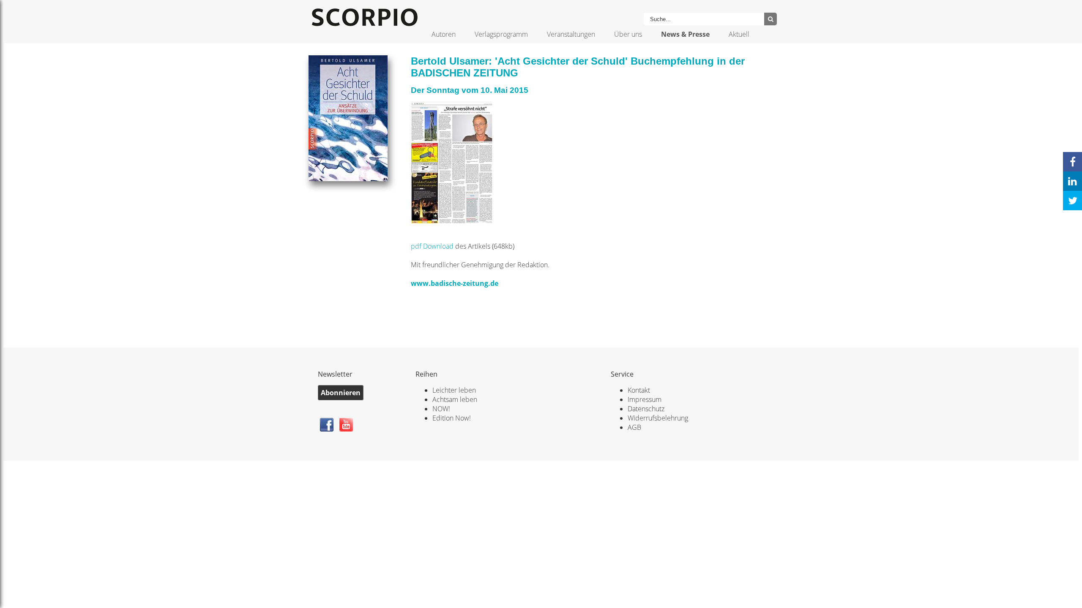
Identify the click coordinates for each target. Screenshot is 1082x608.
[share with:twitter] (1072, 200)
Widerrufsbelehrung (658, 418)
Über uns (628, 34)
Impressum (644, 399)
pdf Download (432, 246)
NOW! (441, 408)
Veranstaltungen (571, 34)
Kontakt (639, 390)
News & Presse (685, 34)
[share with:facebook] (1072, 161)
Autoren (444, 34)
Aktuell (739, 34)
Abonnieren (341, 392)
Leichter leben (454, 390)
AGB (634, 427)
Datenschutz (646, 408)
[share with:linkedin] (1072, 181)
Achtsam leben (454, 399)
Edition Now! (451, 418)
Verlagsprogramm (501, 34)
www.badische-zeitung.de (454, 283)
